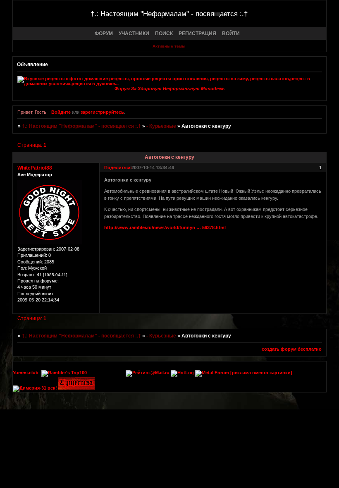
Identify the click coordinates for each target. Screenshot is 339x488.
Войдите (61, 112)
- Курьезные (161, 126)
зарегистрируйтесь (102, 112)
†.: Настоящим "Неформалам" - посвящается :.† (81, 126)
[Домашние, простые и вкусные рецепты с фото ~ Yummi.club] (169, 81)
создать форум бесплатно (292, 349)
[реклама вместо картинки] (261, 372)
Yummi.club (25, 372)
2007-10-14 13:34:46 (152, 167)
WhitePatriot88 (34, 168)
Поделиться (117, 167)
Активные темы (169, 46)
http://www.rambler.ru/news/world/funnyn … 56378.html (165, 227)
